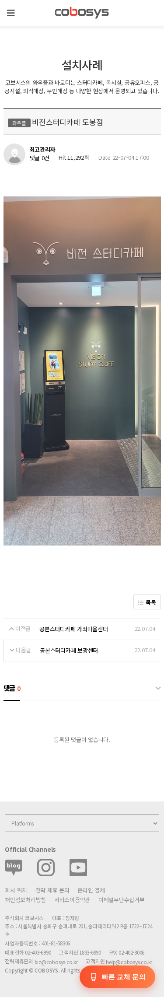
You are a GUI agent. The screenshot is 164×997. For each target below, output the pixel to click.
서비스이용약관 (72, 900)
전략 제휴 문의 (52, 890)
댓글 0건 (40, 158)
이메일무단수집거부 (121, 900)
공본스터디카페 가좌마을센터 (73, 629)
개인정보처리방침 (25, 900)
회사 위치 (16, 890)
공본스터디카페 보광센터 (69, 650)
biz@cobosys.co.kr (56, 962)
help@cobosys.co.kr (129, 962)
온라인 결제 (91, 890)
